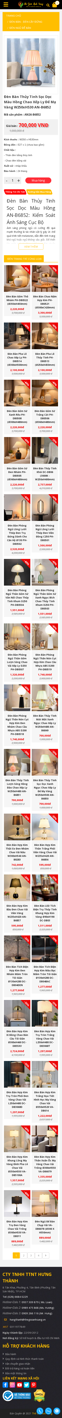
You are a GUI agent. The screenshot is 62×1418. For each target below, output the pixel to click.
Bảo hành (10, 1354)
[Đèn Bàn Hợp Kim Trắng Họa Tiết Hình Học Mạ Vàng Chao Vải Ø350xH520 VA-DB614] (45, 1074)
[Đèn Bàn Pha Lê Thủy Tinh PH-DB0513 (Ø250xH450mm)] (45, 336)
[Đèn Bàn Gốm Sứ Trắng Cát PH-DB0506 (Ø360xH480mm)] (45, 393)
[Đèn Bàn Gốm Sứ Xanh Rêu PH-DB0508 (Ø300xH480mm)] (17, 393)
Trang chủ (13, 15)
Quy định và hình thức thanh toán (24, 1358)
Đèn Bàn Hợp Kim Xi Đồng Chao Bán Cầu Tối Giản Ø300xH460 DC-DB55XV (17, 1039)
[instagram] (13, 1385)
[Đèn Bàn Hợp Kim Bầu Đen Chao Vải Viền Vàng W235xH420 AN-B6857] (17, 887)
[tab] (15, 192)
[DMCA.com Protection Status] (38, 1395)
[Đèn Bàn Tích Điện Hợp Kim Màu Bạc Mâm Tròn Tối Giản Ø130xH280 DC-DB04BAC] (45, 948)
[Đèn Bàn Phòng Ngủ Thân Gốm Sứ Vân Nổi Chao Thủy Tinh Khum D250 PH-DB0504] (17, 572)
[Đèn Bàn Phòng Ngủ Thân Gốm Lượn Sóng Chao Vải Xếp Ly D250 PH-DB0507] (17, 636)
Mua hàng (18, 286)
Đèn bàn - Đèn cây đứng (25, 21)
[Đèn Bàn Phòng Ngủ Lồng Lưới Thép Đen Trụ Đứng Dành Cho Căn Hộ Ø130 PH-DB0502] (17, 507)
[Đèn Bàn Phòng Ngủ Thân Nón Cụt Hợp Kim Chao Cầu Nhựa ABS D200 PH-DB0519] (45, 636)
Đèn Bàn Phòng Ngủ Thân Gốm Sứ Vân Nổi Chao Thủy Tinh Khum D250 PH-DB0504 (17, 597)
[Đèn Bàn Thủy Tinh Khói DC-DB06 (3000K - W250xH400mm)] (45, 450)
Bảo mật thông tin (15, 1373)
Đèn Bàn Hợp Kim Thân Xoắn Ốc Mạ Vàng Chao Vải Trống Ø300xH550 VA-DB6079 (45, 1164)
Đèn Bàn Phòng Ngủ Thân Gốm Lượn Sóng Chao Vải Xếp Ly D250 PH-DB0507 (17, 662)
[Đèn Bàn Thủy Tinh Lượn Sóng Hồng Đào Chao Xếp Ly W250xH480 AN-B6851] (17, 762)
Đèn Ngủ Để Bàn (20, 27)
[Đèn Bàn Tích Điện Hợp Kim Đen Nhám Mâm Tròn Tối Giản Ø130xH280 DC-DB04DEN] (17, 948)
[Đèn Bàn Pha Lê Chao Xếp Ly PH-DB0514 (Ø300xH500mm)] (17, 336)
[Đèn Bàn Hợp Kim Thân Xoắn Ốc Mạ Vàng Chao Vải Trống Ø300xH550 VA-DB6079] (45, 1138)
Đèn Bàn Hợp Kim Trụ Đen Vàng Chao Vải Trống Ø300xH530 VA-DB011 (17, 1229)
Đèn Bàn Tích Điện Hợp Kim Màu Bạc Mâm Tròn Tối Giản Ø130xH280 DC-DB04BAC (45, 974)
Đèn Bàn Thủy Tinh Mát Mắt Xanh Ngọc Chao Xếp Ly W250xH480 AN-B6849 (44, 723)
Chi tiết (15, 286)
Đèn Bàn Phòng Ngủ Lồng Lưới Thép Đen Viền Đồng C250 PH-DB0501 (44, 533)
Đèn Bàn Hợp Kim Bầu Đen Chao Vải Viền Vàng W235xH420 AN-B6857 (17, 913)
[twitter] (27, 1385)
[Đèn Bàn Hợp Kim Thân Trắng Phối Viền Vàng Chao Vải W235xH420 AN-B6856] (45, 827)
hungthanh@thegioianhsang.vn (28, 1319)
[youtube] (20, 1385)
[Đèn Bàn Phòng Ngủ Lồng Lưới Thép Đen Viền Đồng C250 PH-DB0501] (45, 507)
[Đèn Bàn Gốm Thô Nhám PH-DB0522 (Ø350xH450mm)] (17, 278)
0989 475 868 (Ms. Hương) (38, 1307)
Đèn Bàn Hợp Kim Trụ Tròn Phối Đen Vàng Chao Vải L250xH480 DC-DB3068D (17, 1100)
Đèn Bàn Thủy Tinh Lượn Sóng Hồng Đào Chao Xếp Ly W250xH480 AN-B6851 (17, 788)
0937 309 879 (37, 1302)
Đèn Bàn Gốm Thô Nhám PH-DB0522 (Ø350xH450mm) (17, 300)
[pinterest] (34, 1385)
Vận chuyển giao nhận (17, 1363)
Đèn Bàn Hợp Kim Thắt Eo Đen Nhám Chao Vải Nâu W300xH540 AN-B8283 (17, 852)
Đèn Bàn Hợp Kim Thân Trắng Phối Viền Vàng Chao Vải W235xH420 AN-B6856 (45, 852)
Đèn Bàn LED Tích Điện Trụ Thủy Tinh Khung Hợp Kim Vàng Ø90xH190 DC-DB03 (45, 913)
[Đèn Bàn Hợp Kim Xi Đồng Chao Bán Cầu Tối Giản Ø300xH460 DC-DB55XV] (17, 1013)
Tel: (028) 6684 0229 (15, 1296)
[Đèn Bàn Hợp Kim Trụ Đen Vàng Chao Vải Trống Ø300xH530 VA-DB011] (17, 1203)
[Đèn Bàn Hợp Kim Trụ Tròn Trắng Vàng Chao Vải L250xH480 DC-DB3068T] (45, 1013)
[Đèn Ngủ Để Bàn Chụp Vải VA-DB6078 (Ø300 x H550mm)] (45, 1203)
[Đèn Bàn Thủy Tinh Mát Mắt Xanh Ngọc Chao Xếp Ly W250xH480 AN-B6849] (45, 697)
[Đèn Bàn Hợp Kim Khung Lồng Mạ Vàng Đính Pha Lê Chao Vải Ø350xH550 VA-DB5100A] (17, 1138)
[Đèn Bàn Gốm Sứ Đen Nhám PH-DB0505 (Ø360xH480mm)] (17, 450)
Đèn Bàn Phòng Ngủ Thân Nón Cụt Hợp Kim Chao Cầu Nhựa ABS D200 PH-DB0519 (44, 662)
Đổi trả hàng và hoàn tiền (19, 1368)
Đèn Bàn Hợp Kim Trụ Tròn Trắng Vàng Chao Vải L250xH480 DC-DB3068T (44, 1039)
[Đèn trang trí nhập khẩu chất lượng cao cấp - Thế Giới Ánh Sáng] (31, 5)
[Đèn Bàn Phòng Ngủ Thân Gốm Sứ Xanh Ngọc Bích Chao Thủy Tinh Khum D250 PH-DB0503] (45, 572)
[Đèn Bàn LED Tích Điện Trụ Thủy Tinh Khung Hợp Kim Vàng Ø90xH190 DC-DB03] (45, 887)
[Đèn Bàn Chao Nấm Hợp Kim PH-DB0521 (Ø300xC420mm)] (45, 278)
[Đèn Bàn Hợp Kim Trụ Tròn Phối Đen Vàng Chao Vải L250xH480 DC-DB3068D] (17, 1074)
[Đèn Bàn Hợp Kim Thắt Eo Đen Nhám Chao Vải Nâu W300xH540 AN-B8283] (17, 827)
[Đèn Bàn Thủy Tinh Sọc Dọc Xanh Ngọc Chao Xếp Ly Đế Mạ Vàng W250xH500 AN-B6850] (45, 762)
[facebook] (6, 1385)
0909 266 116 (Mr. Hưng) (37, 1313)
